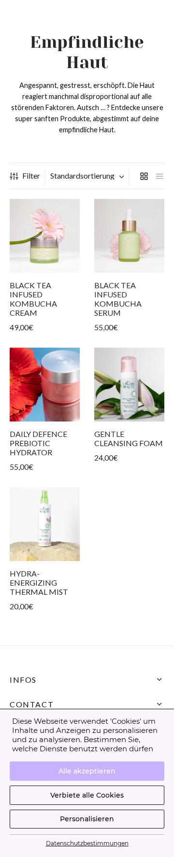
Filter (31, 175)
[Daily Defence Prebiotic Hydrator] (45, 384)
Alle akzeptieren (87, 771)
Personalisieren (87, 819)
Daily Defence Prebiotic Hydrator (38, 443)
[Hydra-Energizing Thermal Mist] (45, 524)
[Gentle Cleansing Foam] (129, 384)
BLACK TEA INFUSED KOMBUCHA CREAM (33, 299)
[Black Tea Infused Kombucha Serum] (129, 236)
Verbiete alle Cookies (87, 795)
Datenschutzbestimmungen (87, 843)
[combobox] (88, 175)
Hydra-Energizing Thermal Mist (39, 582)
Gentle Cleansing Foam (128, 438)
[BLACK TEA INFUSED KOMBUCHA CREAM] (45, 236)
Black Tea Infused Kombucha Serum (118, 299)
